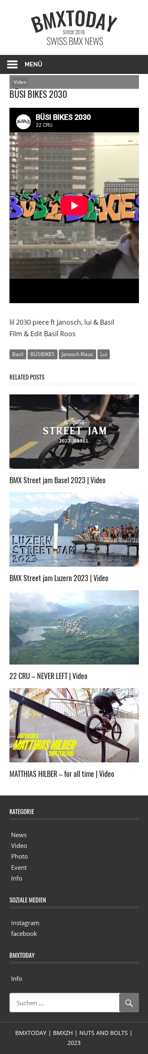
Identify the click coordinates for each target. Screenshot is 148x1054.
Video (20, 81)
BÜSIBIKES (42, 354)
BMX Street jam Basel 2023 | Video (57, 480)
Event (19, 867)
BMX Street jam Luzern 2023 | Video (59, 577)
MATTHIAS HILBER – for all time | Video (61, 773)
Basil (17, 354)
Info (16, 878)
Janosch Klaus (77, 354)
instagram (25, 923)
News (19, 835)
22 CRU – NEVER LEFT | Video (48, 675)
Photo (19, 856)
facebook (24, 933)
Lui (103, 354)
